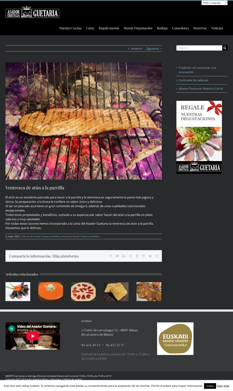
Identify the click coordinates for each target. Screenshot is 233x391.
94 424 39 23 (91, 344)
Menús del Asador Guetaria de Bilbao (42, 236)
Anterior (137, 49)
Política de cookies (73, 379)
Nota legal (56, 379)
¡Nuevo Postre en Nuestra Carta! (201, 88)
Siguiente (152, 49)
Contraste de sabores (193, 80)
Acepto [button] (210, 386)
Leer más (223, 386)
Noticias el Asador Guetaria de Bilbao (81, 236)
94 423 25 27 (115, 344)
